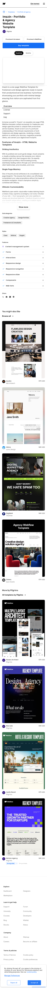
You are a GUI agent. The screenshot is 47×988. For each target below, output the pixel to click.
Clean (5, 235)
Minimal (13, 235)
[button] (44, 3)
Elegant (21, 235)
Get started (35, 4)
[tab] (23, 106)
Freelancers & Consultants (12, 223)
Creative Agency (9, 218)
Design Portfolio (23, 218)
